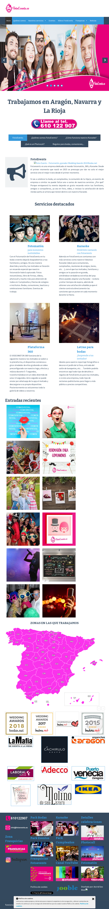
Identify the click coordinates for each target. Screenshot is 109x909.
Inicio (9, 20)
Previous (4, 60)
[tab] (18, 137)
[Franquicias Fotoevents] (41, 880)
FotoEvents (17, 137)
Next (105, 60)
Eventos (52, 20)
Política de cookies (38, 886)
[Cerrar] (93, 899)
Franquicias (80, 20)
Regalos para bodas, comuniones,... (68, 144)
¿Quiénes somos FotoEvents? (44, 137)
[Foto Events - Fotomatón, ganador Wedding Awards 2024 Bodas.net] (65, 163)
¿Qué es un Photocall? (35, 144)
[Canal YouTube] (67, 880)
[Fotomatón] (92, 880)
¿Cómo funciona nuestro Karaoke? (81, 137)
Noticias (93, 20)
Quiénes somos (19, 20)
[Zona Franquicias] (16, 852)
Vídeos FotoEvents (65, 20)
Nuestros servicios (35, 20)
